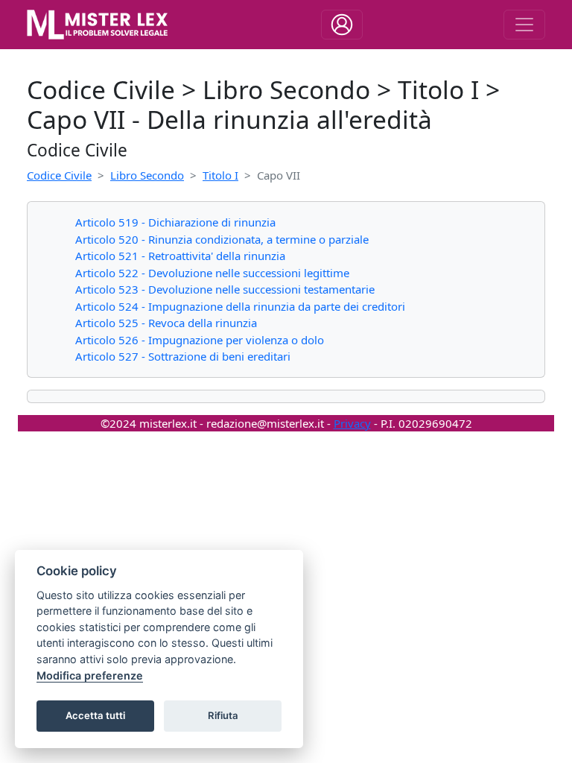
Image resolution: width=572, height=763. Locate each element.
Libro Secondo (147, 175)
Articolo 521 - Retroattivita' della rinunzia (180, 255)
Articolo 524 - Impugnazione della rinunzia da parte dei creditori (240, 306)
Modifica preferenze (89, 675)
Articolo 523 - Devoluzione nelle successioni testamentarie (225, 289)
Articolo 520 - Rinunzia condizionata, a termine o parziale (222, 239)
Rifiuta (223, 715)
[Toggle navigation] (342, 24)
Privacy (352, 423)
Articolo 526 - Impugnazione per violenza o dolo (199, 339)
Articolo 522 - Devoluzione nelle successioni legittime (212, 272)
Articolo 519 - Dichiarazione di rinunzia (175, 222)
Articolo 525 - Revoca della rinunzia (166, 322)
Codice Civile (59, 175)
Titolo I (220, 175)
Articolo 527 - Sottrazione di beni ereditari (182, 356)
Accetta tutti (95, 715)
